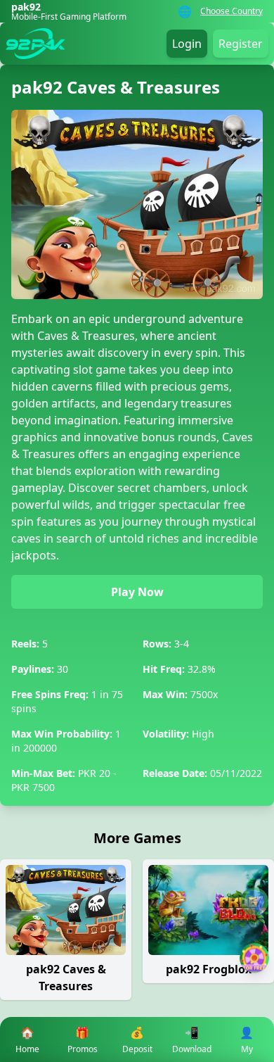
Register (240, 43)
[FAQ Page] (254, 901)
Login (187, 43)
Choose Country (231, 11)
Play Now (137, 592)
